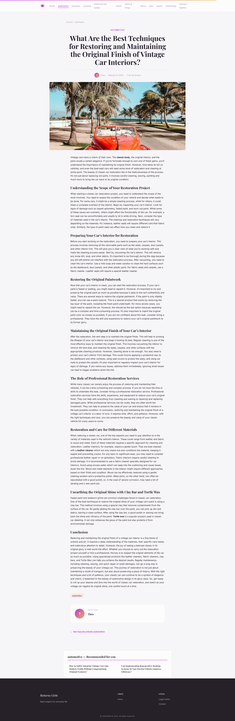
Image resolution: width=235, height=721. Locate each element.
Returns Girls (49, 695)
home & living (128, 6)
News (143, 6)
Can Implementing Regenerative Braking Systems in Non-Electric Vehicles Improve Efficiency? (141, 669)
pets (151, 6)
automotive (63, 6)
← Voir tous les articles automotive (87, 631)
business (76, 6)
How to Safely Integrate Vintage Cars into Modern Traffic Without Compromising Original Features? (88, 669)
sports (160, 6)
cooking (87, 6)
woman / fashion (183, 6)
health (119, 6)
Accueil (69, 22)
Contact (162, 704)
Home (52, 6)
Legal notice (164, 699)
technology (171, 6)
